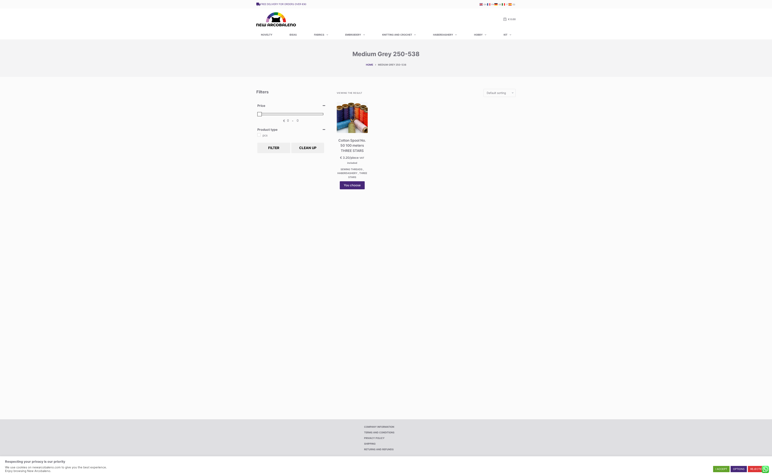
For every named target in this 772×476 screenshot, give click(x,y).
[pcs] (259, 134)
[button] (721, 469)
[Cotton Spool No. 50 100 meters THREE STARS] (352, 117)
